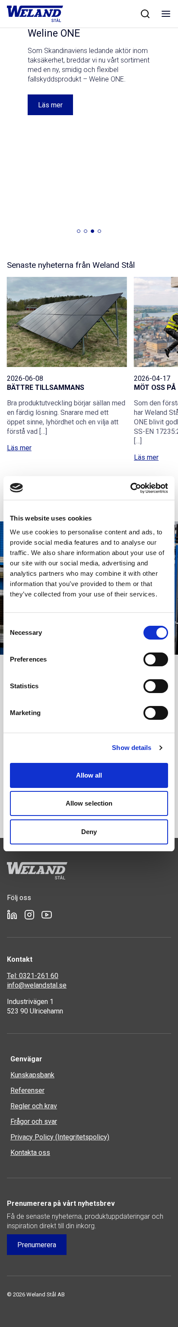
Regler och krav (33, 1106)
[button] (78, 212)
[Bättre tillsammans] (67, 303)
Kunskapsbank (32, 1075)
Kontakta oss (30, 1152)
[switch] (155, 659)
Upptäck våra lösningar (72, 86)
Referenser (27, 1090)
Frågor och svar (33, 1121)
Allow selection (89, 803)
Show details (131, 747)
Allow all (89, 775)
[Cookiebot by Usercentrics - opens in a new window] (130, 488)
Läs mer (19, 429)
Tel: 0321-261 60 (32, 976)
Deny (89, 831)
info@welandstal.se (37, 985)
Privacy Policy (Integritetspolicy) (59, 1137)
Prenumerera (36, 1245)
